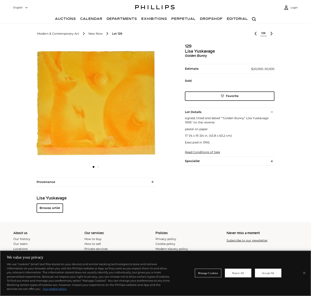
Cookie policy (165, 244)
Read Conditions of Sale (202, 152)
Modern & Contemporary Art (58, 33)
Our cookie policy (55, 289)
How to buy (93, 239)
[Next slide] (135, 103)
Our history (21, 239)
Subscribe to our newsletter (247, 240)
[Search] (254, 19)
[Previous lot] (256, 34)
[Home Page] (155, 8)
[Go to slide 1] (93, 167)
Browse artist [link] (50, 208)
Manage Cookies (208, 272)
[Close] (304, 273)
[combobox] (20, 8)
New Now (95, 33)
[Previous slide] (56, 103)
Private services (96, 249)
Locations (20, 249)
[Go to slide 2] (98, 167)
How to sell (92, 244)
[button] (94, 103)
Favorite (232, 96)
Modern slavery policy (172, 249)
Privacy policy (166, 239)
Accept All (268, 272)
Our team (20, 244)
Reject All (238, 272)
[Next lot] (271, 34)
